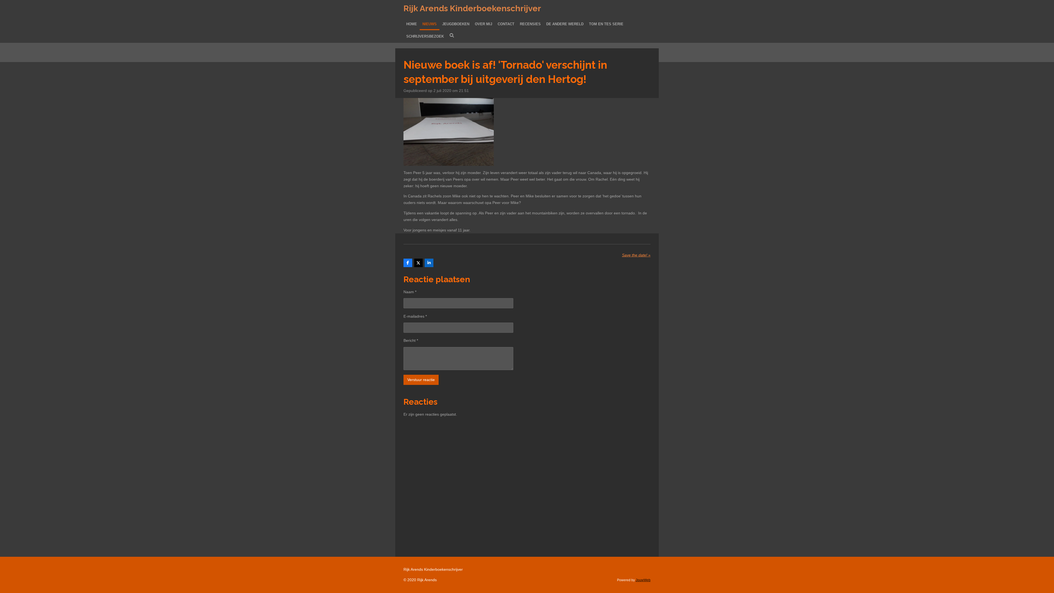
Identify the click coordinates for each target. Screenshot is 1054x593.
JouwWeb (643, 580)
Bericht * (410, 340)
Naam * (409, 292)
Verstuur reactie (421, 379)
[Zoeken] (452, 35)
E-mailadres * (415, 316)
